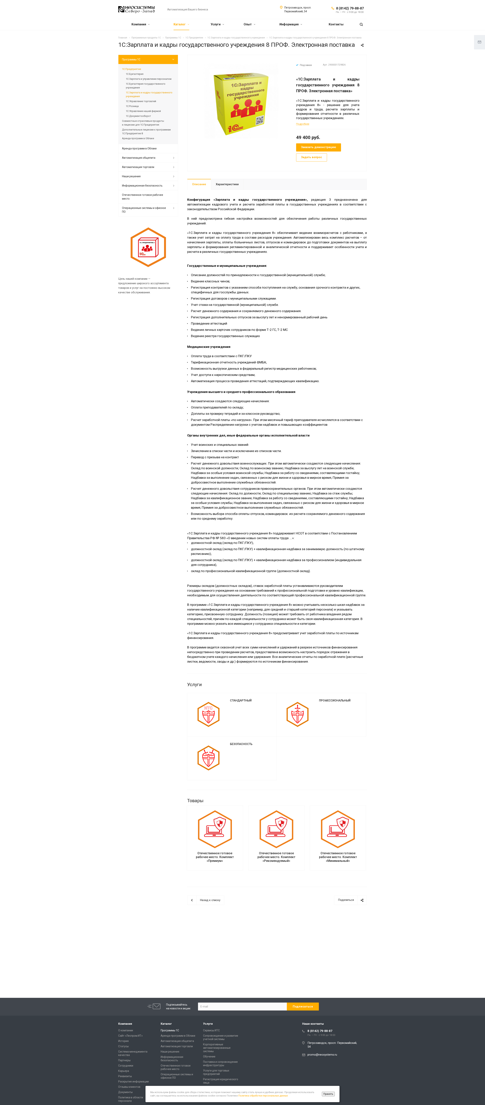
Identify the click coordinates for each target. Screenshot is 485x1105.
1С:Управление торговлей (141, 101)
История (123, 1041)
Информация (289, 24)
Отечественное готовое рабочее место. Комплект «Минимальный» (338, 857)
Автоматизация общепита (138, 157)
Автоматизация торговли (138, 167)
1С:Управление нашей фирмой (143, 111)
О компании (125, 1030)
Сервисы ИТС (211, 1030)
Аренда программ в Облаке (138, 138)
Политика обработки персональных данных (263, 1095)
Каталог (180, 24)
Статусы (123, 1046)
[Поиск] (361, 24)
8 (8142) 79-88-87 (350, 8)
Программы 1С (131, 59)
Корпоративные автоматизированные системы (217, 1048)
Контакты (336, 24)
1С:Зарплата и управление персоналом (148, 78)
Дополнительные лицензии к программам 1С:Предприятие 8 (146, 131)
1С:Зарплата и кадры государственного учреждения (149, 94)
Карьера (123, 1070)
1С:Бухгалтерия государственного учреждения (145, 85)
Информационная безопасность (142, 185)
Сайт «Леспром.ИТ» (130, 1035)
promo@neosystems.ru (322, 1054)
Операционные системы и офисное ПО (144, 209)
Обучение (209, 1056)
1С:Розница (132, 106)
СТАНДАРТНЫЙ (241, 700)
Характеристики (227, 184)
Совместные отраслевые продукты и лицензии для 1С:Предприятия (143, 122)
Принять (328, 1094)
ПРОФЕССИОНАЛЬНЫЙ (334, 700)
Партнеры (124, 1060)
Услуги (216, 24)
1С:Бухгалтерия (134, 74)
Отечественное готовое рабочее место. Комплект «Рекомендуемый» (276, 857)
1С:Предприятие (131, 69)
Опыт (248, 24)
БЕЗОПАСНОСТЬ (241, 744)
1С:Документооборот (138, 116)
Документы (125, 1092)
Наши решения (131, 176)
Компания (139, 24)
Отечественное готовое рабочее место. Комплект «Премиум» (215, 857)
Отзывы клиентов (129, 1086)
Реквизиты (125, 1076)
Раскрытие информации (133, 1081)
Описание (199, 184)
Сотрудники (125, 1065)
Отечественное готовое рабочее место (142, 196)
